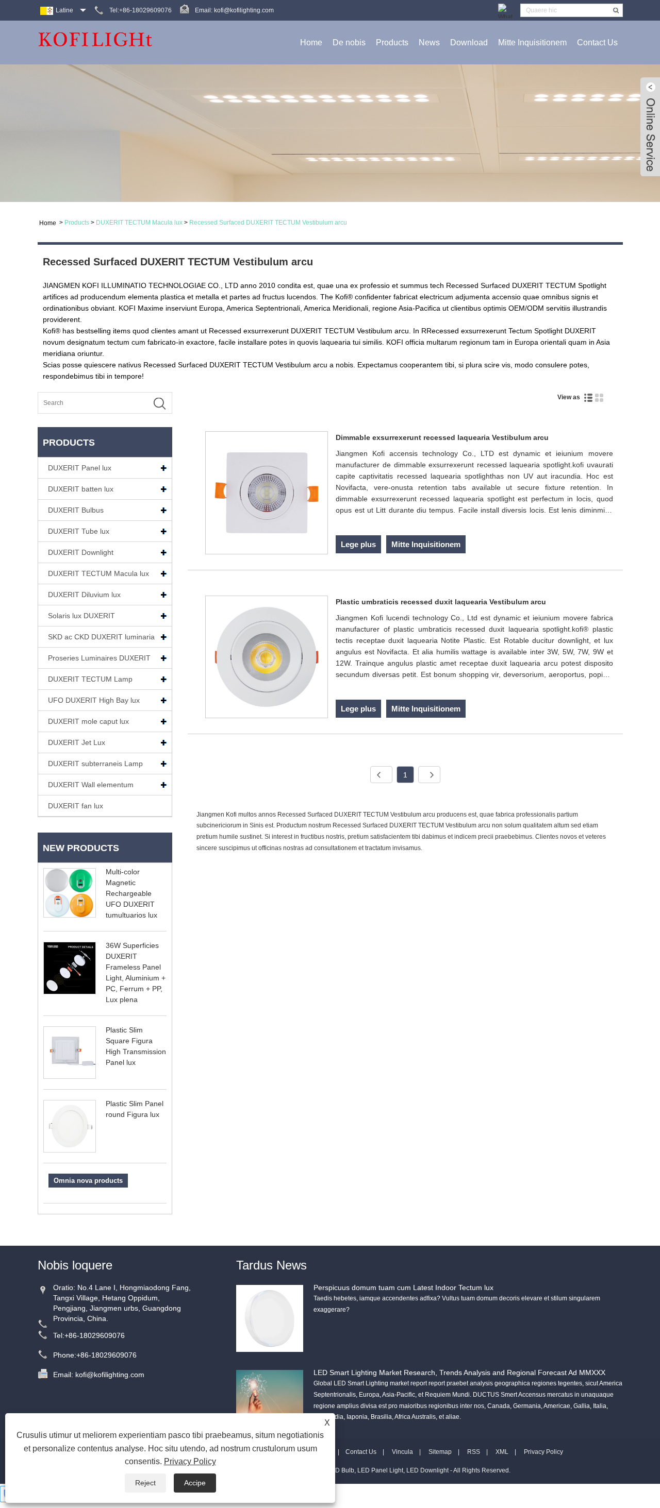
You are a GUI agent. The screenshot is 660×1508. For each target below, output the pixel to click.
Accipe (195, 1483)
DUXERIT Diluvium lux (84, 594)
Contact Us (597, 42)
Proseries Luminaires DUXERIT (99, 658)
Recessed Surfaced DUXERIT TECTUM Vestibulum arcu (268, 222)
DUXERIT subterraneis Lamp (95, 763)
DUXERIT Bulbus (76, 510)
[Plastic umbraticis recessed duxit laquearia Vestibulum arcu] (266, 659)
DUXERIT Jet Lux (76, 742)
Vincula (402, 1451)
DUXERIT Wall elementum (91, 785)
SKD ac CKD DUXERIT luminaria (101, 637)
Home (311, 42)
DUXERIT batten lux (80, 489)
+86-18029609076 (94, 1335)
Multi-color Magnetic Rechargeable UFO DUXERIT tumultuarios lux (131, 893)
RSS (473, 1451)
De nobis (349, 42)
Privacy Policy (543, 1451)
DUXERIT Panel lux (79, 468)
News (429, 42)
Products (392, 42)
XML (502, 1451)
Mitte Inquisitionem (532, 42)
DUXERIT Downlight (80, 552)
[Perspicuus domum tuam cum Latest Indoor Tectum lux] (269, 1318)
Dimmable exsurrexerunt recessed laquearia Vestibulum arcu (442, 437)
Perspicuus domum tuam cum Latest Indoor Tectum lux (403, 1287)
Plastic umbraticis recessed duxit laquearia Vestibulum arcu (441, 602)
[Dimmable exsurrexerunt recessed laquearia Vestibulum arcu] (266, 494)
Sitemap (440, 1451)
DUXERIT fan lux (75, 806)
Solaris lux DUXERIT (81, 616)
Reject (145, 1483)
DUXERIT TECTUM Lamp (90, 679)
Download (469, 42)
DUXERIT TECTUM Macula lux (139, 222)
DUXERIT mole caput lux (88, 721)
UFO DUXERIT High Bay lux (94, 700)
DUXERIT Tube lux (78, 531)
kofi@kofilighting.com (244, 10)
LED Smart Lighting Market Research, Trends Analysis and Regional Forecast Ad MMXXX (459, 1372)
